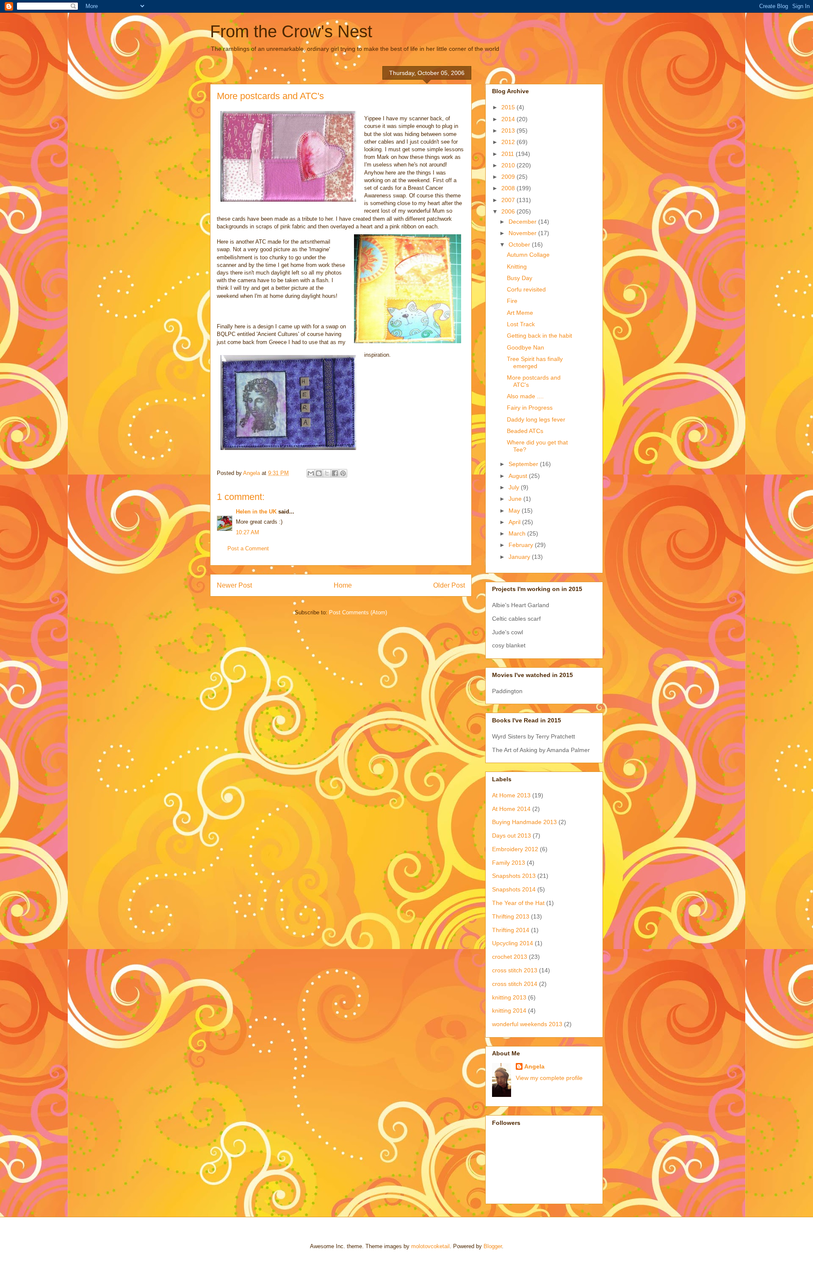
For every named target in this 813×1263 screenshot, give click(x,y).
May (515, 510)
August (519, 475)
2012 (509, 142)
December (523, 221)
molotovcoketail (430, 1246)
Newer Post (234, 585)
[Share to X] (327, 473)
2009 (509, 176)
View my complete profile (549, 1077)
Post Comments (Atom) (358, 612)
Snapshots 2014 (514, 889)
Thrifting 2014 (510, 930)
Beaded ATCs (525, 430)
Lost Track (521, 324)
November (523, 233)
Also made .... (525, 396)
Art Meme (520, 312)
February (522, 544)
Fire (512, 300)
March (518, 533)
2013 (509, 130)
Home (343, 585)
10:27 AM (247, 532)
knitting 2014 (509, 1010)
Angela (534, 1066)
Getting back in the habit (539, 335)
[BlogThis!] (319, 473)
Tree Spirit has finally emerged (535, 362)
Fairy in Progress (530, 407)
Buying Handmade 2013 (524, 822)
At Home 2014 (511, 808)
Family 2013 (508, 862)
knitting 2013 (509, 997)
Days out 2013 (511, 835)
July (515, 487)
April (515, 522)
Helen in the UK (256, 511)
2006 (509, 211)
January (520, 556)
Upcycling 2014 (512, 943)
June (516, 498)
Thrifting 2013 (510, 916)
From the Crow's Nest (291, 31)
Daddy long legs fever (536, 419)
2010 (509, 165)
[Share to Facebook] (335, 473)
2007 (509, 200)
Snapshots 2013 (514, 875)
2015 (509, 107)
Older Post (449, 585)
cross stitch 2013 (514, 970)
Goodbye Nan (525, 347)
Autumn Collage (528, 254)
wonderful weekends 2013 (527, 1024)
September (524, 464)
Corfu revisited (526, 289)
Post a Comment (248, 548)
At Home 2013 (511, 795)
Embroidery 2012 (515, 849)
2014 (509, 119)
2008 (509, 188)
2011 (508, 153)
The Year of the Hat (518, 902)
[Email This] (311, 473)
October (520, 244)
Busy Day (519, 278)
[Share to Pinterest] (343, 473)
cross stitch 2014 (514, 983)
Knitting (517, 266)
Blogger (493, 1246)
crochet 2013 (509, 956)
